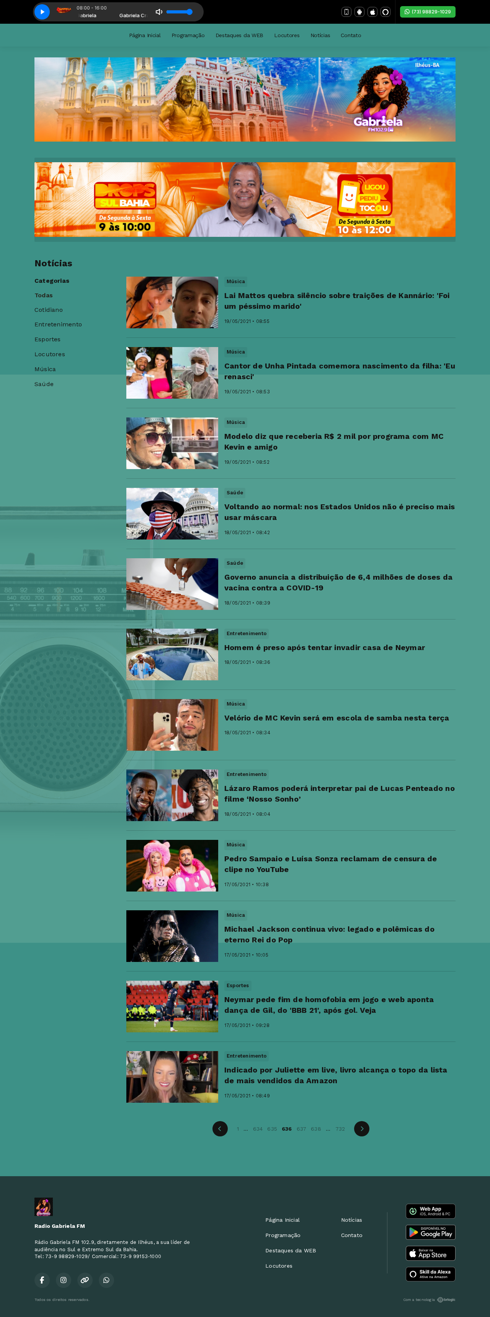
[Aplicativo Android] (359, 12)
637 (302, 1129)
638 (316, 1129)
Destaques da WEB (240, 35)
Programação (188, 35)
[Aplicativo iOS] (372, 12)
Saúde (44, 384)
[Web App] (346, 12)
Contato (351, 35)
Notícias (320, 35)
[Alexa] (385, 12)
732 (340, 1129)
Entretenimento (58, 324)
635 (272, 1129)
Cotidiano (48, 309)
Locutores (286, 35)
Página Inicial (145, 35)
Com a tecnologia (419, 1299)
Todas (43, 295)
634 (258, 1129)
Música (45, 369)
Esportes (47, 339)
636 (287, 1129)
